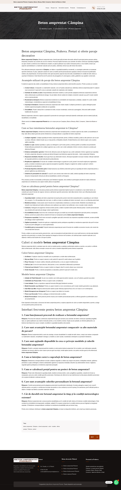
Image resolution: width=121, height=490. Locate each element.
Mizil (77, 121)
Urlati (23, 123)
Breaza (73, 121)
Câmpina (35, 426)
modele (54, 426)
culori (49, 426)
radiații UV (54, 403)
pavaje (25, 429)
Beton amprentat (75, 28)
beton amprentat (27, 426)
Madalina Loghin (46, 28)
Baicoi (69, 121)
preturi (34, 429)
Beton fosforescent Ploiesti (71, 471)
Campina (63, 121)
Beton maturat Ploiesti (69, 474)
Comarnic (82, 121)
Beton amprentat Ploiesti (70, 465)
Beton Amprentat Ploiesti (56, 484)
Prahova (30, 429)
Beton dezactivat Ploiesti (70, 468)
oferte (58, 426)
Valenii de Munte (91, 121)
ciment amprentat (42, 426)
